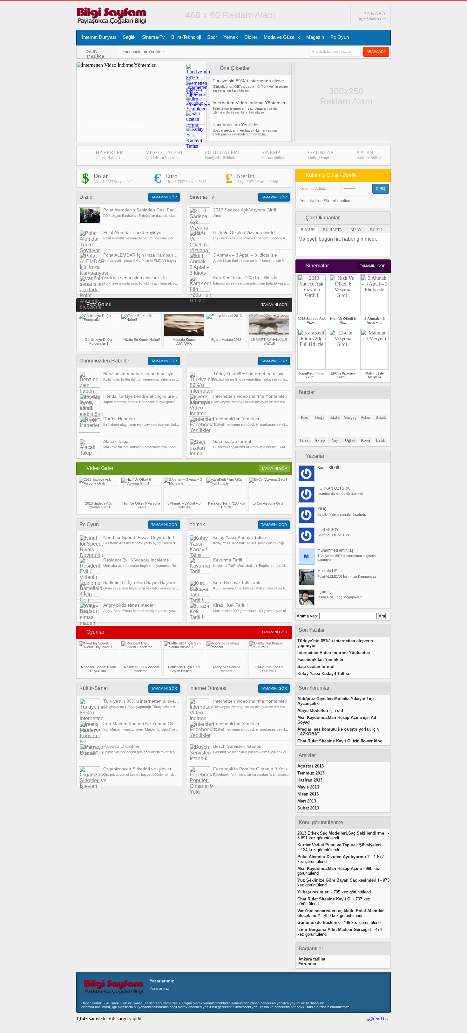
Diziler (250, 37)
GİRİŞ (380, 188)
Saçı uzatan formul (316, 666)
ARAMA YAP (376, 51)
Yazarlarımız (162, 981)
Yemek (230, 37)
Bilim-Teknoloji (186, 37)
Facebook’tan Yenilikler (143, 51)
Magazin (315, 37)
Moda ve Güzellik (282, 37)
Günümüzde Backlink (318, 922)
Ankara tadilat (311, 959)
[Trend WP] (377, 1018)
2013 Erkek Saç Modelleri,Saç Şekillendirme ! (342, 833)
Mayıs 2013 (308, 787)
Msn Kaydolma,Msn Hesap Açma (329, 717)
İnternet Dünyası (99, 37)
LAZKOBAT (308, 734)
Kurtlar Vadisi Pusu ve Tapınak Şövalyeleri (339, 845)
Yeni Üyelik (309, 201)
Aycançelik (308, 703)
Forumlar (307, 963)
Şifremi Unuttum (337, 201)
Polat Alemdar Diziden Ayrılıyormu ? (333, 856)
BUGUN (308, 230)
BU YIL (376, 230)
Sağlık (129, 37)
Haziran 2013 (309, 780)
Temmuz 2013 (310, 773)
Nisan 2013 (308, 794)
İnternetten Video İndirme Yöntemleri (333, 652)
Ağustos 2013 (310, 766)
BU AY (356, 230)
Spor (212, 37)
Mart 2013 (306, 801)
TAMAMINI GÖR (164, 197)
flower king (371, 741)
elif (340, 710)
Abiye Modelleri (312, 710)
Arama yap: (307, 616)
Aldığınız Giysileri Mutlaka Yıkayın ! (332, 698)
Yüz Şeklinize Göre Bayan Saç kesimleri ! (338, 880)
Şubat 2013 (308, 808)
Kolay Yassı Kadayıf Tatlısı (323, 673)
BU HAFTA (332, 230)
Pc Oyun (339, 37)
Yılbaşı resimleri (313, 892)
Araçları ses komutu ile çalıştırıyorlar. (334, 729)
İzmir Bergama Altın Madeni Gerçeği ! (334, 929)
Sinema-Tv (153, 37)
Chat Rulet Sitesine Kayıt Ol (324, 741)
